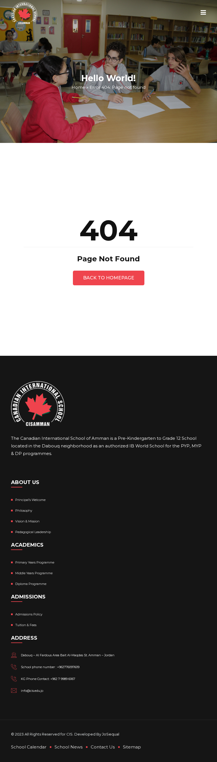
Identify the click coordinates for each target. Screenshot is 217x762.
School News (69, 747)
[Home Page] (24, 12)
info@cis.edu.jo (32, 691)
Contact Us (103, 747)
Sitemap (132, 747)
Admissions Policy (28, 614)
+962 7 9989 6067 (62, 679)
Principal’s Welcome (30, 500)
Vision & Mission (27, 521)
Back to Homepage (108, 277)
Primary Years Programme (34, 562)
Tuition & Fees (25, 625)
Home (78, 87)
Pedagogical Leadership (33, 532)
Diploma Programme (30, 584)
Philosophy (23, 511)
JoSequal (110, 734)
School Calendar (28, 747)
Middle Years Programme (34, 573)
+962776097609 (68, 667)
